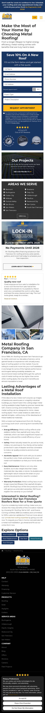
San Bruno (10, 204)
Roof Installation (9, 535)
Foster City (10, 195)
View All (22, 216)
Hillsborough (32, 195)
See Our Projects (22, 172)
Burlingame (10, 192)
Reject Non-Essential (22, 703)
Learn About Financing (21, 266)
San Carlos (31, 204)
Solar (4, 605)
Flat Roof (23, 539)
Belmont (9, 189)
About (4, 647)
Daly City (30, 192)
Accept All (22, 698)
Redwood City (32, 201)
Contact (5, 581)
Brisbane (30, 189)
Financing (5, 589)
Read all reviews (10, 299)
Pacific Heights (7, 628)
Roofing (5, 601)
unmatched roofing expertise (16, 518)
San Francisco (11, 210)
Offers (4, 655)
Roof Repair (22, 535)
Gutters (4, 612)
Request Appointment (22, 108)
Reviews (5, 659)
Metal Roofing (36, 539)
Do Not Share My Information (22, 708)
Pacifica (30, 198)
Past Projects (7, 667)
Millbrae (9, 198)
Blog (3, 651)
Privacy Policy (16, 123)
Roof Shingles (8, 543)
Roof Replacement (10, 539)
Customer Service (9, 593)
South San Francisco (35, 207)
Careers (5, 663)
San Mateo (10, 207)
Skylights (5, 609)
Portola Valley (11, 201)
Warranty (5, 585)
